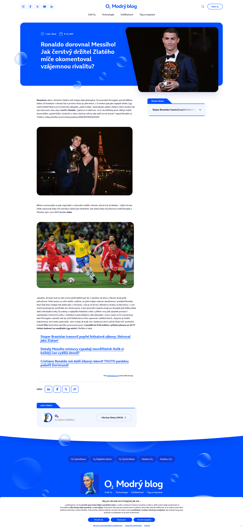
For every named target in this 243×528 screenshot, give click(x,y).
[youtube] (45, 6)
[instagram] (23, 6)
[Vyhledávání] (202, 6)
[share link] (74, 389)
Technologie (108, 14)
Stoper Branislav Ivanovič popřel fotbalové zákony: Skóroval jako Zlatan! (85, 338)
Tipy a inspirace (147, 14)
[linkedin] (52, 6)
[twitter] (37, 6)
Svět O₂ (92, 14)
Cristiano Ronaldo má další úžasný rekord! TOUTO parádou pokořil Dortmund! (84, 363)
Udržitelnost (127, 14)
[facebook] (30, 6)
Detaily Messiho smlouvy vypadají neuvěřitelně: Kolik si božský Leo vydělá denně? (82, 350)
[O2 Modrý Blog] (121, 7)
